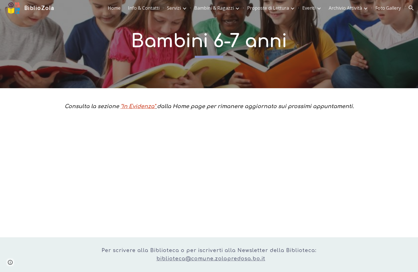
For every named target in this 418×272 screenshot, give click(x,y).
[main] (209, 44)
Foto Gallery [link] (388, 8)
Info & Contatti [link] (144, 8)
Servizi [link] (174, 8)
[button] (411, 8)
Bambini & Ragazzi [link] (214, 8)
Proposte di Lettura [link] (268, 8)
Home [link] (114, 8)
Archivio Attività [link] (345, 8)
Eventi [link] (308, 8)
